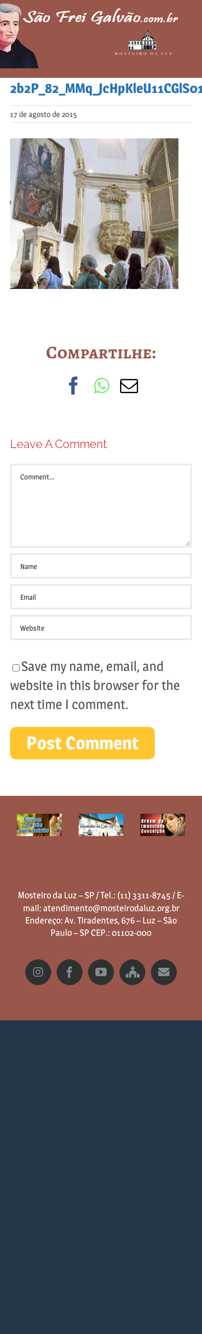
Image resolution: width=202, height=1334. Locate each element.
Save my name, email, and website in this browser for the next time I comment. (95, 685)
